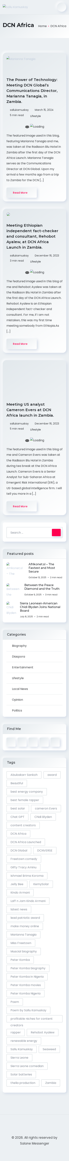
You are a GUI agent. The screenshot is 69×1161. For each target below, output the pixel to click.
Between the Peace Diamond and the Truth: (42, 586)
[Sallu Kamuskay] (15, 7)
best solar (17, 808)
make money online (24, 926)
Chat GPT (17, 817)
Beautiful (16, 783)
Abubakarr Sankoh (24, 775)
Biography (19, 646)
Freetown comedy (23, 859)
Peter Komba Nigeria (25, 993)
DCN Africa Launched (25, 842)
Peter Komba (20, 960)
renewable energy (23, 1041)
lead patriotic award (25, 918)
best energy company (26, 792)
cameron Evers (46, 808)
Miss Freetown (20, 943)
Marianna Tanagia (23, 934)
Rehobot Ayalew (42, 1032)
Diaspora (18, 656)
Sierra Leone (19, 1058)
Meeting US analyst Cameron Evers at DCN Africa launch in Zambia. (30, 410)
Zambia (50, 1083)
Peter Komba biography (27, 968)
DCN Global (18, 850)
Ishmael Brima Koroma (26, 876)
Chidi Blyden (43, 817)
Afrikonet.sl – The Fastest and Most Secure (42, 567)
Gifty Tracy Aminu (23, 867)
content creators (23, 825)
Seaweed (49, 1049)
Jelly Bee (16, 884)
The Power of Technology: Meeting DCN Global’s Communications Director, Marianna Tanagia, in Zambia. (32, 91)
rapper (15, 1032)
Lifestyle (35, 116)
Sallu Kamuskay (21, 1049)
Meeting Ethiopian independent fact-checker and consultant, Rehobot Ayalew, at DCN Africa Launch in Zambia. (32, 236)
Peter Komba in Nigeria (27, 977)
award (52, 775)
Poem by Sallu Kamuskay (28, 1010)
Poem (14, 1002)
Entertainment (22, 667)
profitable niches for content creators (31, 1019)
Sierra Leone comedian (27, 1066)
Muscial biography (23, 951)
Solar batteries (21, 1074)
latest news (18, 909)
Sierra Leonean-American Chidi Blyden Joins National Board (40, 607)
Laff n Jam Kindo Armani (27, 901)
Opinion (17, 700)
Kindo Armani (20, 892)
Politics (17, 710)
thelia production (22, 1083)
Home (42, 26)
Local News (20, 689)
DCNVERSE (44, 850)
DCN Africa (18, 834)
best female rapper (24, 800)
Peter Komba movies (25, 985)
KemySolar (41, 884)
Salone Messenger (34, 1143)
